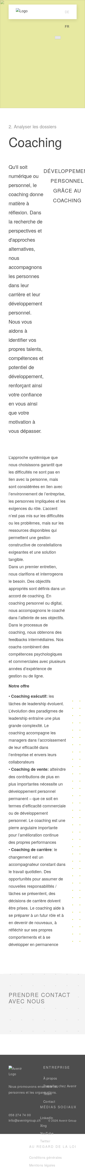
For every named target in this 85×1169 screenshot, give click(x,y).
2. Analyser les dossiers (32, 126)
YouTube (47, 1133)
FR (67, 26)
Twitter (45, 1141)
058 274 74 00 (20, 1115)
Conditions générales (45, 1157)
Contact (49, 1101)
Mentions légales (42, 1165)
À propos (50, 1078)
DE (67, 12)
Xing (43, 1125)
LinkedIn (46, 1118)
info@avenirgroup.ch (25, 1120)
